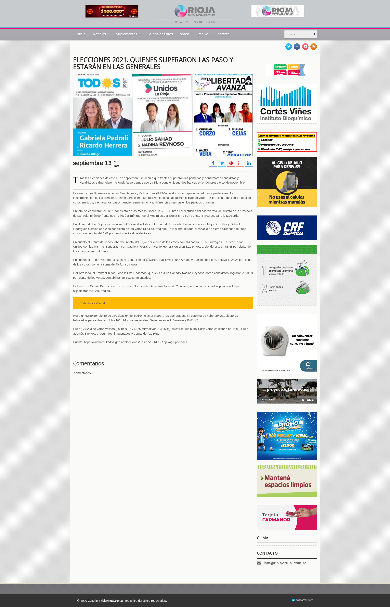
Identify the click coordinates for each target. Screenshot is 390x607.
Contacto (223, 34)
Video (184, 34)
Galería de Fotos (160, 34)
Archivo (202, 34)
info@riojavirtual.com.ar (285, 563)
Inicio (81, 34)
